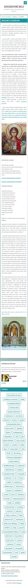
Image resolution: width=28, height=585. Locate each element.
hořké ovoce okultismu (10, 523)
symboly (19, 469)
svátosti (6, 445)
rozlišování (20, 465)
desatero (9, 490)
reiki (16, 436)
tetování (14, 420)
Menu (25, 2)
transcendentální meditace (11, 532)
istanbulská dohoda (14, 403)
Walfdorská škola (9, 465)
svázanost (10, 511)
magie (10, 503)
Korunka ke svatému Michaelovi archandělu (11, 181)
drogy (23, 532)
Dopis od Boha (20, 440)
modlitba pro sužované (10, 399)
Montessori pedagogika (14, 457)
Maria (21, 478)
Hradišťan (4, 220)
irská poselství (14, 449)
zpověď (21, 527)
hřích (12, 494)
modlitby (17, 503)
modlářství (18, 490)
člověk (8, 453)
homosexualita (7, 552)
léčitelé (8, 432)
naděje (22, 445)
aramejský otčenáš (8, 474)
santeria (19, 540)
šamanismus (19, 519)
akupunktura (8, 436)
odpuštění (19, 428)
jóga (22, 436)
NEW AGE (9, 536)
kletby (22, 523)
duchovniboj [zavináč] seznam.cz (9, 575)
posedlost (20, 507)
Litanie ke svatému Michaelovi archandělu (11, 178)
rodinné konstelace (18, 498)
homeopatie (9, 548)
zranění (6, 494)
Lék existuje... (18, 453)
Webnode (19, 583)
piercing (6, 420)
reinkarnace (9, 416)
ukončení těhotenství (14, 411)
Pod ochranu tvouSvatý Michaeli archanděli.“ (14, 115)
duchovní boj (10, 540)
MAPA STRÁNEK (8, 440)
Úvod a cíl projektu (6, 17)
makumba (10, 544)
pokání (22, 420)
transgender (21, 474)
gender (23, 552)
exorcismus (19, 416)
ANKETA (7, 527)
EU (15, 478)
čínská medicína (14, 461)
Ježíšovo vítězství (11, 515)
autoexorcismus (9, 507)
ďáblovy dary (9, 486)
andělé (22, 399)
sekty (14, 527)
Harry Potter (18, 536)
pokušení (18, 511)
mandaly (14, 445)
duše (23, 449)
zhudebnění (4, 97)
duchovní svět (9, 519)
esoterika (7, 498)
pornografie (19, 548)
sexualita (14, 556)
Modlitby (15, 17)
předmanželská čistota (14, 424)
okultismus (21, 494)
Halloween (8, 478)
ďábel (20, 515)
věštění (9, 482)
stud (16, 552)
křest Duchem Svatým (14, 395)
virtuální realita (14, 407)
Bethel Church (10, 469)
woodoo (18, 544)
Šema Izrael (19, 486)
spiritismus (17, 482)
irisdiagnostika (17, 432)
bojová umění (10, 428)
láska (5, 449)
